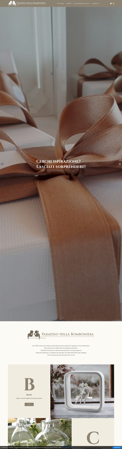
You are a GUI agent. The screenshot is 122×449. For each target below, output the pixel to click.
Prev (2, 164)
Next (120, 164)
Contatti (95, 3)
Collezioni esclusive (81, 3)
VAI (29, 404)
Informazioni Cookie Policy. (67, 447)
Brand (69, 3)
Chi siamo (60, 3)
